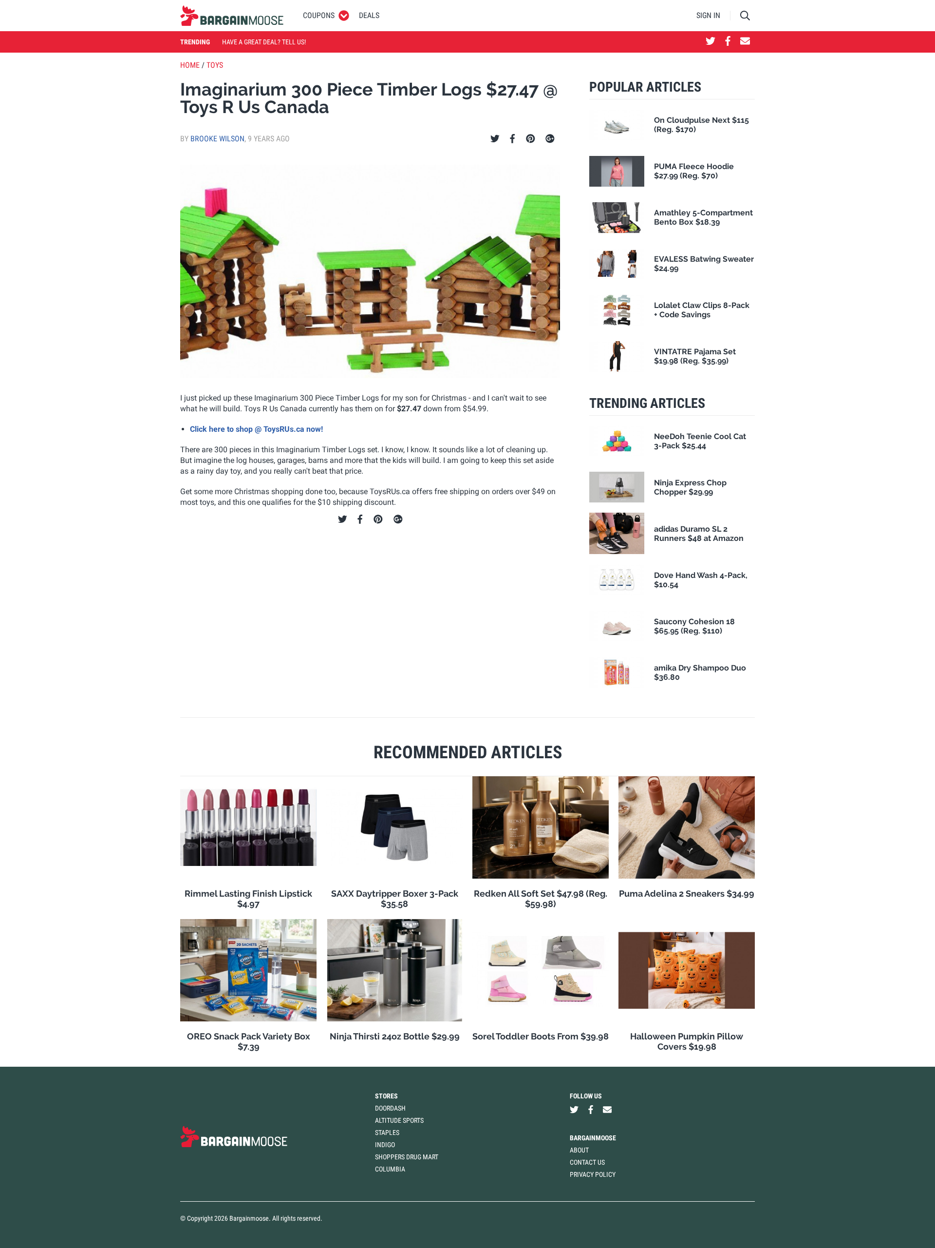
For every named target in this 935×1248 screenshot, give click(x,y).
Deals (369, 15)
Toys (214, 65)
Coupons (319, 15)
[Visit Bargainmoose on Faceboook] (727, 42)
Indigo (385, 1145)
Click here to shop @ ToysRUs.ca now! (256, 429)
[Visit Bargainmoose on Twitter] (710, 42)
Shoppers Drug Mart (406, 1157)
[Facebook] (512, 139)
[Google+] (550, 139)
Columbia (390, 1169)
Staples (387, 1132)
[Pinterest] (531, 139)
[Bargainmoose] (231, 15)
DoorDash (390, 1108)
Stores (386, 1096)
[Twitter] (495, 139)
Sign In (708, 15)
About (579, 1150)
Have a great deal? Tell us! (264, 42)
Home (190, 65)
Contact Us (587, 1162)
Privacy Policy (593, 1174)
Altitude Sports (399, 1120)
